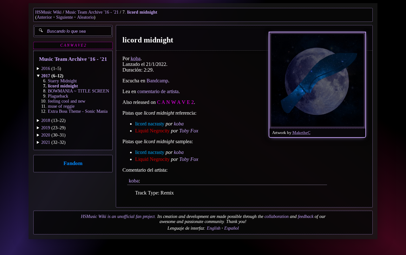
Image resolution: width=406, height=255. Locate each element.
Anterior (44, 17)
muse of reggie (61, 106)
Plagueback (58, 96)
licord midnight (142, 12)
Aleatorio (85, 17)
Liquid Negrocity (152, 130)
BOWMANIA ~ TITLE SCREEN (78, 91)
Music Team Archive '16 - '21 (92, 12)
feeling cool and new (66, 101)
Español (231, 228)
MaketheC (301, 133)
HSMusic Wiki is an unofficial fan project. (118, 216)
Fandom (72, 163)
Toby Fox (188, 130)
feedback (305, 216)
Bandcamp (157, 80)
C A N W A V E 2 (73, 45)
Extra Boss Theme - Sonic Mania (78, 111)
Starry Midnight (62, 81)
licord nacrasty (149, 123)
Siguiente (64, 17)
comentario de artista (158, 91)
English (213, 228)
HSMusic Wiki (48, 12)
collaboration (277, 216)
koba (136, 58)
